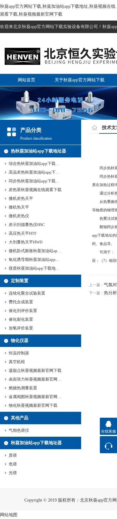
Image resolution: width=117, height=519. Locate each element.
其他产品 (19, 418)
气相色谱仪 (19, 430)
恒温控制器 (19, 353)
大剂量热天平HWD (25, 242)
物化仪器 (19, 340)
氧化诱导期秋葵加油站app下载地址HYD (44, 259)
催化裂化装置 (21, 319)
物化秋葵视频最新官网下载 (33, 405)
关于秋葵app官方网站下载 (80, 80)
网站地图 (8, 514)
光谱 (13, 472)
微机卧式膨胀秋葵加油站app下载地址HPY (46, 250)
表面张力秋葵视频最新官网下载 (37, 379)
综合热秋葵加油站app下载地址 (36, 163)
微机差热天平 (21, 198)
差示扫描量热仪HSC (27, 224)
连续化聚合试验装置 (27, 293)
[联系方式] (108, 444)
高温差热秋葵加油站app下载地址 (38, 172)
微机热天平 (19, 207)
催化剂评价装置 (23, 310)
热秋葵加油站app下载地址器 (38, 151)
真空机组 (17, 361)
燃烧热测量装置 (23, 388)
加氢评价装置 (21, 328)
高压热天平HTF (23, 233)
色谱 (13, 464)
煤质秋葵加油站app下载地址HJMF (39, 268)
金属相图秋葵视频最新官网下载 (37, 396)
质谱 (13, 455)
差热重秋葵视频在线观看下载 (35, 189)
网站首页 (26, 80)
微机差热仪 (19, 216)
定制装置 (19, 280)
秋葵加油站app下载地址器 (36, 442)
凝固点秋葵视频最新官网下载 (35, 370)
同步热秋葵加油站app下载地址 (36, 181)
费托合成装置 (21, 302)
